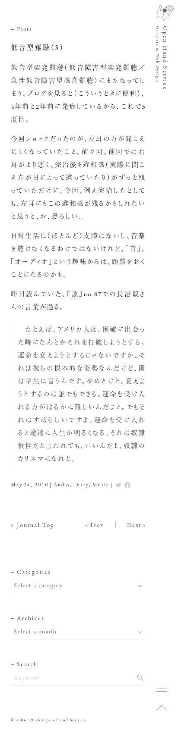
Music (100, 484)
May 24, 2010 (29, 484)
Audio (62, 484)
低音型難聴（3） (37, 47)
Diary (81, 484)
